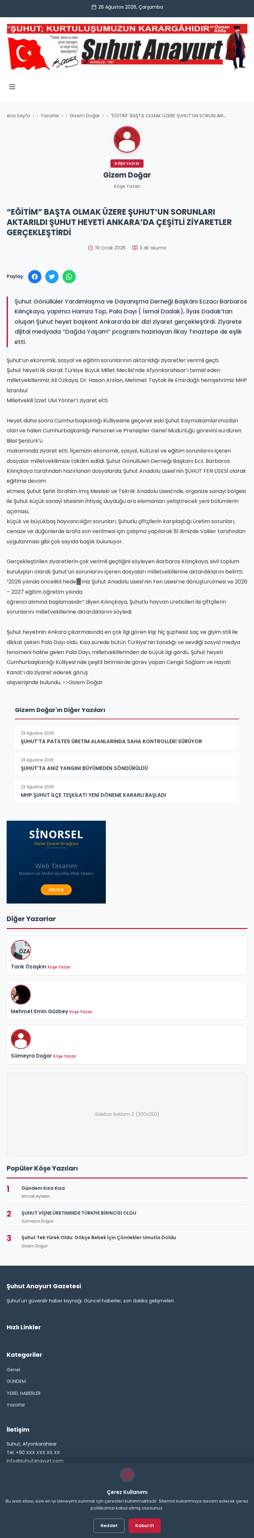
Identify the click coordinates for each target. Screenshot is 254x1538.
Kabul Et (144, 1525)
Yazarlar (50, 115)
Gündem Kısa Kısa (43, 1188)
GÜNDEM (16, 1381)
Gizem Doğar (85, 115)
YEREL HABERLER (24, 1393)
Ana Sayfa (18, 115)
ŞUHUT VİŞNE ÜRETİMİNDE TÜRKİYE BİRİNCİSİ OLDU (78, 1213)
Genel (13, 1369)
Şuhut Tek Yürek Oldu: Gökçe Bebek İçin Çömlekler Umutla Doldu (98, 1237)
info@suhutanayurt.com (35, 1460)
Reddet (109, 1525)
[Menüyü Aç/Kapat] (12, 88)
